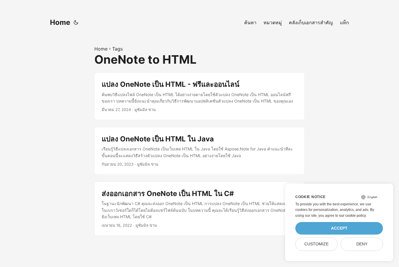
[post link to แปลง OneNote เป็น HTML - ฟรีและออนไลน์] (199, 96)
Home (60, 22)
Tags (117, 49)
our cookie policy (352, 216)
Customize (316, 244)
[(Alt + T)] (75, 22)
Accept (339, 228)
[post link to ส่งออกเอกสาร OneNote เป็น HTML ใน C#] (199, 208)
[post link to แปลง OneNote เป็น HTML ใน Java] (199, 150)
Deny (361, 244)
